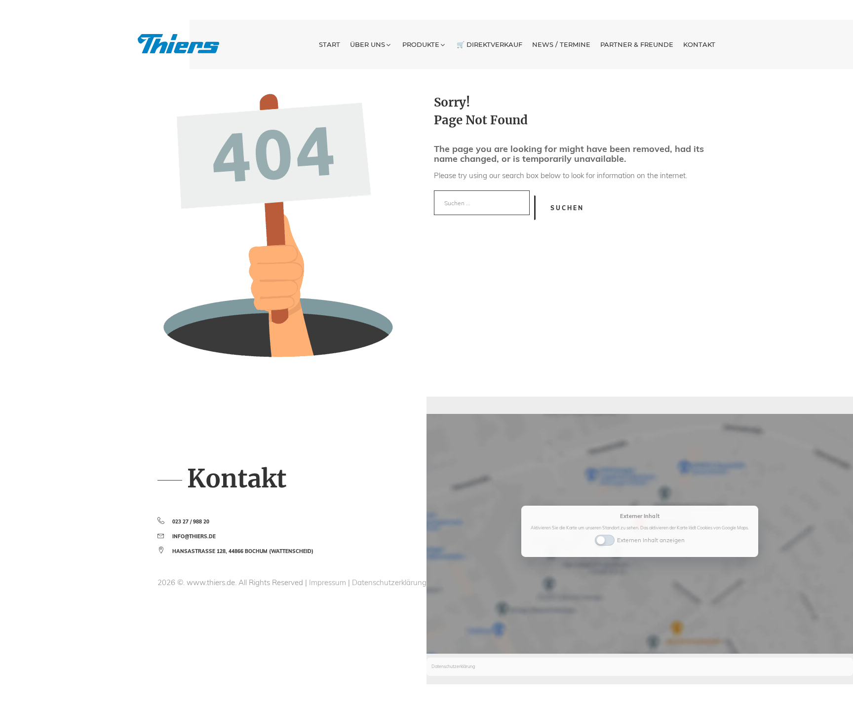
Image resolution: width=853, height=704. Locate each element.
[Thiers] (178, 43)
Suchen (567, 208)
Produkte (420, 44)
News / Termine (561, 44)
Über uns (367, 44)
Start (329, 44)
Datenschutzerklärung (389, 582)
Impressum (328, 582)
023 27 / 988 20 (190, 522)
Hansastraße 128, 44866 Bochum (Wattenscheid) (242, 551)
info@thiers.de (194, 536)
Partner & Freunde (636, 44)
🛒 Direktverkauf (489, 44)
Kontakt (699, 44)
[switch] (605, 539)
